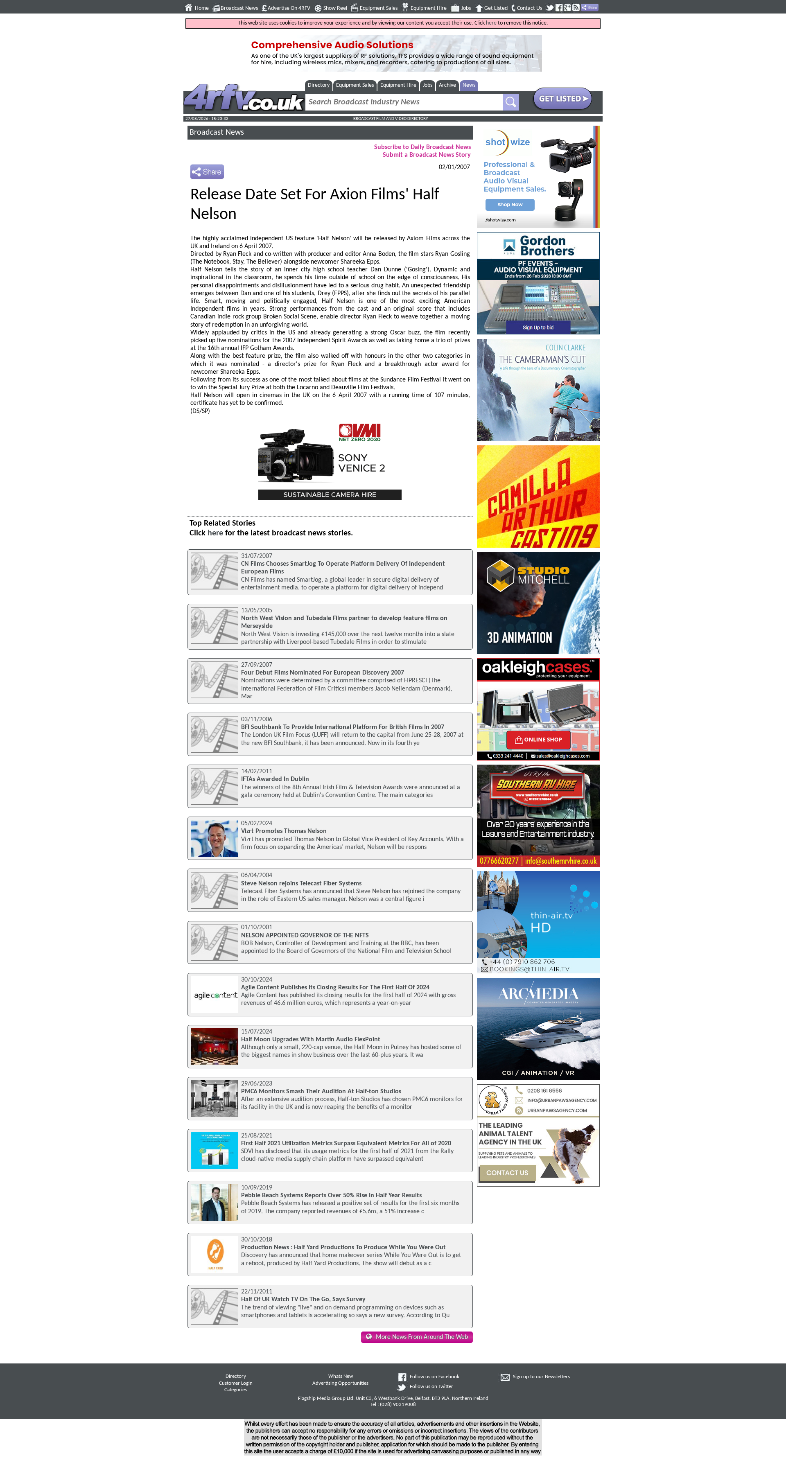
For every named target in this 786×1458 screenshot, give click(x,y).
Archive (447, 85)
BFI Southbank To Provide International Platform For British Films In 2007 (342, 727)
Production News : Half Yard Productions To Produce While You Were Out (343, 1247)
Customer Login (236, 1383)
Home (202, 8)
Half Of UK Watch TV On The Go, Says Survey (303, 1299)
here (491, 23)
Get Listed (496, 8)
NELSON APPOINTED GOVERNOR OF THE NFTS (305, 935)
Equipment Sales (379, 8)
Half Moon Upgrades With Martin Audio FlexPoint (310, 1039)
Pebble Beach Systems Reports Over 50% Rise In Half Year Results (331, 1195)
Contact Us (529, 8)
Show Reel (335, 8)
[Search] (511, 102)
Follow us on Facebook (434, 1376)
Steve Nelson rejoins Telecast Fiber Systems (301, 883)
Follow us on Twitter (431, 1386)
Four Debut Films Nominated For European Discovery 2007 (322, 673)
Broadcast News (239, 8)
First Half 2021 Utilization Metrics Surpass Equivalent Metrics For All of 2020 (346, 1143)
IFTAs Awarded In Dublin (275, 779)
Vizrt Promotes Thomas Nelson (284, 831)
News (469, 85)
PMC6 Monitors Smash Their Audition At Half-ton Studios (321, 1091)
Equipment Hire (429, 8)
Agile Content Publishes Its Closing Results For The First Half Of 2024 (335, 987)
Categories (235, 1390)
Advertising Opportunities (340, 1383)
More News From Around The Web (422, 1337)
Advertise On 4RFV (289, 8)
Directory (319, 85)
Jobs (466, 8)
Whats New (340, 1376)
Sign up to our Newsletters (541, 1376)
